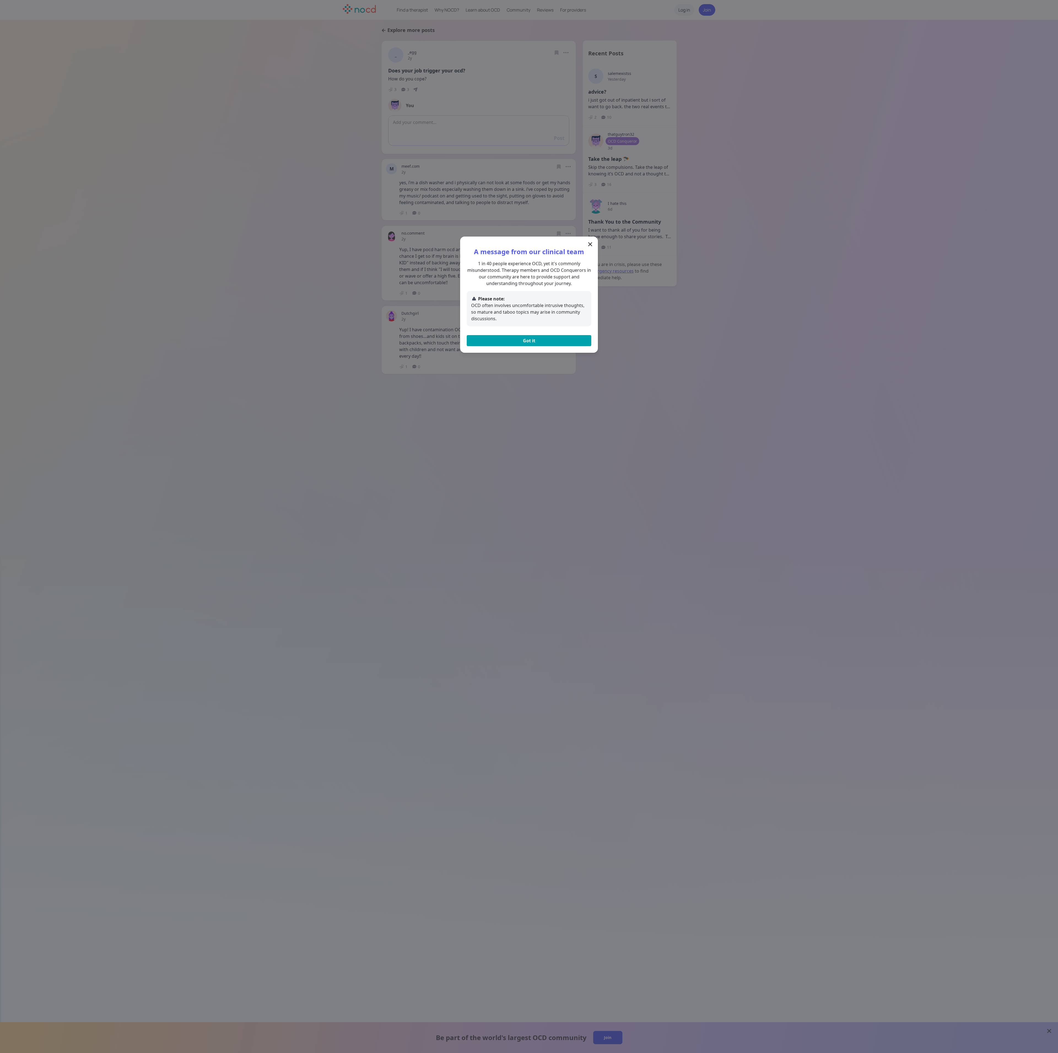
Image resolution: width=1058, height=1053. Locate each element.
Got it (529, 341)
